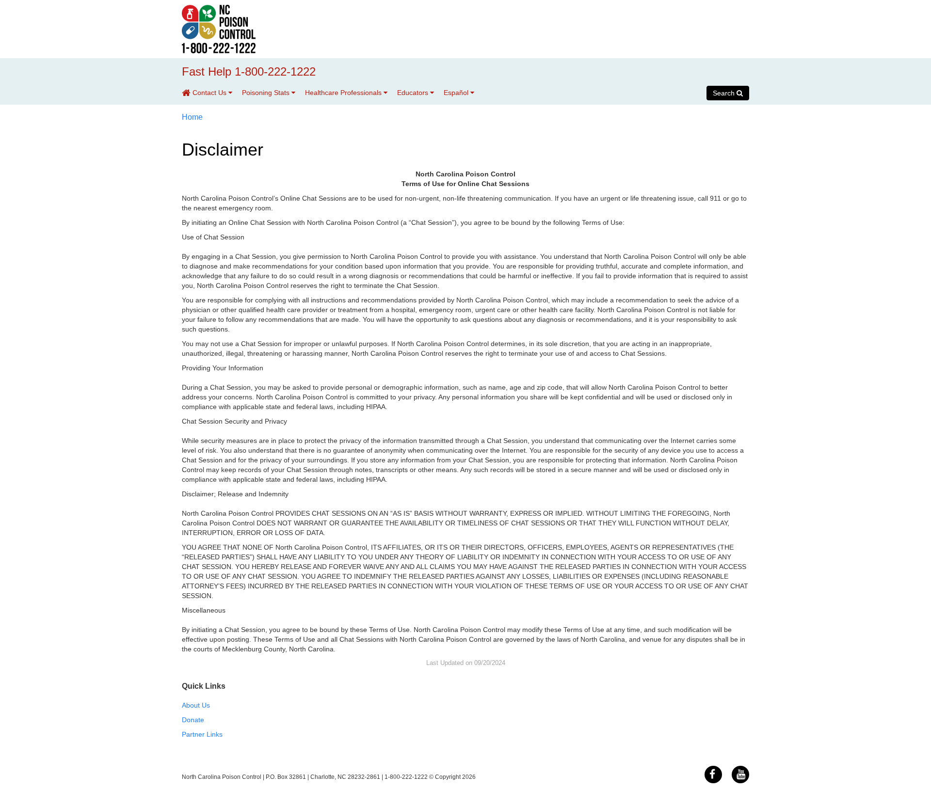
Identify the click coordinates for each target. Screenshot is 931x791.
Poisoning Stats (266, 92)
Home (192, 117)
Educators (413, 92)
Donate (193, 720)
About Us (196, 705)
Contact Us (210, 92)
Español (457, 92)
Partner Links (202, 734)
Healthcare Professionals (344, 92)
